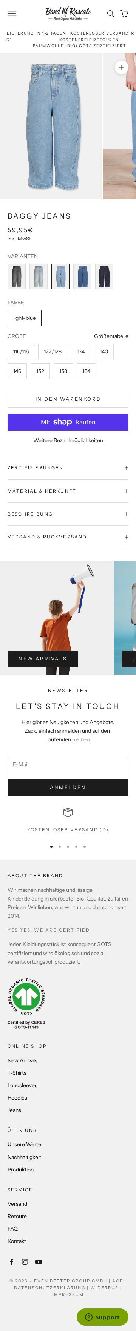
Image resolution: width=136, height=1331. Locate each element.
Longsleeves (22, 1085)
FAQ (13, 1228)
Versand (17, 1203)
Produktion (21, 1169)
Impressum (68, 1294)
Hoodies (17, 1097)
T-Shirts (17, 1072)
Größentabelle (111, 336)
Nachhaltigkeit (24, 1157)
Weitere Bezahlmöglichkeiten (68, 440)
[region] (68, 821)
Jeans (14, 1110)
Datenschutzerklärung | (52, 1287)
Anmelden (68, 787)
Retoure (17, 1216)
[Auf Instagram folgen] (25, 1262)
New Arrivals (43, 659)
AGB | (119, 1281)
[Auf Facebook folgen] (11, 1262)
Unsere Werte (24, 1144)
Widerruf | (106, 1287)
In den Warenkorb (68, 399)
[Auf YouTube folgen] (38, 1262)
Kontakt (17, 1241)
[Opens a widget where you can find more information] (102, 1317)
